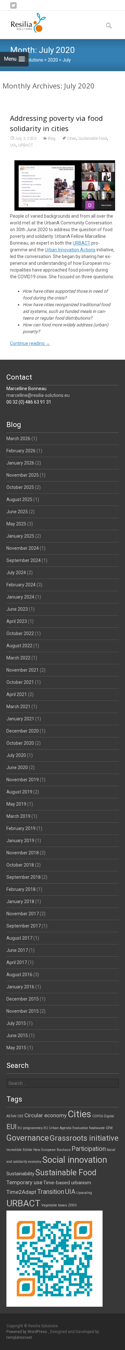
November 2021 (22, 670)
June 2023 (17, 609)
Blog (51, 138)
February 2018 (21, 889)
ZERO (72, 1205)
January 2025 (20, 536)
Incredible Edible (19, 1150)
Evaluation (80, 1128)
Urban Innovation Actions (70, 249)
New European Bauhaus (52, 1150)
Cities (71, 138)
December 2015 (22, 999)
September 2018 (23, 877)
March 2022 (18, 657)
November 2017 (22, 913)
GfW (109, 1128)
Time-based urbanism (67, 1183)
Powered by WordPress (27, 1331)
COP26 (97, 1116)
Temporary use (24, 1182)
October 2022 (20, 633)
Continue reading (30, 343)
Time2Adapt (21, 1192)
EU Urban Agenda (57, 1128)
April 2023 (16, 621)
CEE (20, 1116)
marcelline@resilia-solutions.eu (38, 395)
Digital (109, 1116)
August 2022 (19, 645)
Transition (50, 1191)
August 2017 (19, 938)
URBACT (25, 145)
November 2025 (22, 475)
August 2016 (19, 974)
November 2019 (22, 779)
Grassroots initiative (84, 1138)
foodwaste (97, 1128)
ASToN (11, 1116)
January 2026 (20, 462)
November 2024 (22, 548)
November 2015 (22, 1011)
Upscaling (84, 1193)
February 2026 (21, 450)
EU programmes (30, 1128)
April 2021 (16, 694)
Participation (88, 1149)
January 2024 (20, 597)
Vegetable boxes (54, 1205)
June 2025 (17, 511)
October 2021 (20, 682)
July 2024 (16, 572)
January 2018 (20, 901)
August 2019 (19, 791)
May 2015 (16, 1047)
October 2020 (20, 743)
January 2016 (20, 986)
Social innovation (74, 1160)
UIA (13, 145)
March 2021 (18, 706)
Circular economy (45, 1115)
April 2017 (16, 962)
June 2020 (17, 767)
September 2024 (23, 560)
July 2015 (16, 1023)
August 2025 (19, 499)
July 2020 (16, 755)
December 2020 (22, 731)
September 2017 (23, 925)
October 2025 (20, 487)
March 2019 (18, 816)
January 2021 (20, 718)
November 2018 (22, 852)
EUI (11, 1127)
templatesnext (19, 1337)
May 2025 (16, 523)
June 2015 (17, 1035)
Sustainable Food (92, 138)
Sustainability (20, 1174)
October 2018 (20, 865)
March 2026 (18, 438)
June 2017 (17, 950)
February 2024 (21, 584)
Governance (27, 1138)
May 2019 (16, 804)
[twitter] (13, 8)
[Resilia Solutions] (23, 23)
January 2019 (20, 840)
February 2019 (21, 828)
